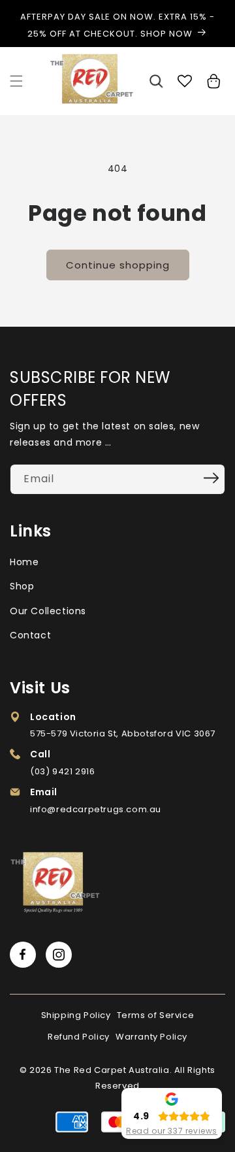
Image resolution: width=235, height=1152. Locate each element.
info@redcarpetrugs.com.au (95, 809)
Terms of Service (156, 1015)
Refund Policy (79, 1036)
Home (24, 561)
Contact (30, 635)
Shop (22, 586)
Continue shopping (118, 265)
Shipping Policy (76, 1015)
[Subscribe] (210, 478)
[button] (16, 81)
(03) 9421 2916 (62, 771)
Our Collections (48, 610)
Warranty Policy (151, 1036)
